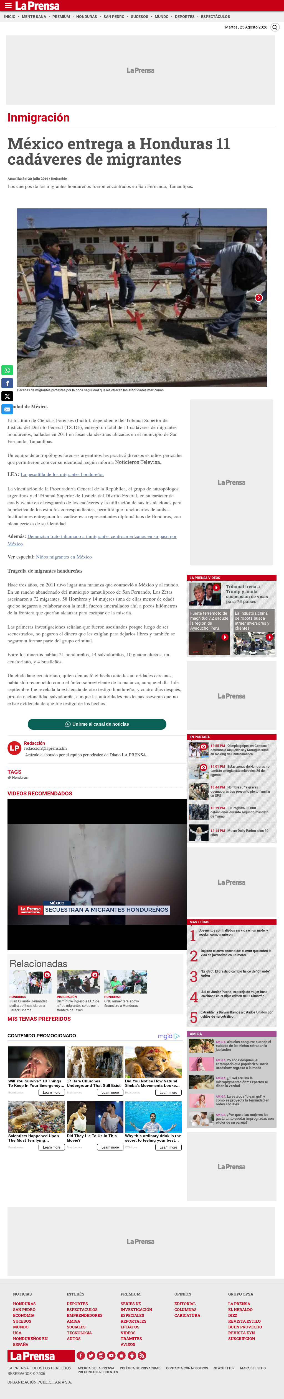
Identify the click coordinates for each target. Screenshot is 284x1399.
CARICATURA (187, 1315)
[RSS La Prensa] (142, 1355)
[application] (97, 874)
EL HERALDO (240, 1309)
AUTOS (74, 1338)
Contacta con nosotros (187, 1368)
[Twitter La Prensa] (91, 1355)
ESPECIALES (132, 1315)
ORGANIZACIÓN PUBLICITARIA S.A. (39, 1382)
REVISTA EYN (241, 1332)
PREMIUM (131, 1294)
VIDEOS (128, 1332)
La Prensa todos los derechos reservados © (39, 1370)
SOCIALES (76, 1327)
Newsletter (224, 1368)
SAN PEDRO (24, 1309)
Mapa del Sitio (253, 1368)
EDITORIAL (185, 1303)
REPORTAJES (133, 1321)
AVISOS (128, 1344)
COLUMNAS (185, 1309)
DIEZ (232, 1315)
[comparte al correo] (7, 409)
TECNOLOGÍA (79, 1332)
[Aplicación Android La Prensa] (132, 1355)
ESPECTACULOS (82, 1309)
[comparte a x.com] (7, 396)
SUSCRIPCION (241, 1338)
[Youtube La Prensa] (111, 1355)
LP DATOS (130, 1327)
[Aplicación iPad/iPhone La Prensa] (121, 1355)
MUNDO (21, 1327)
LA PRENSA (239, 1303)
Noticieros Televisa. (138, 462)
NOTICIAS (22, 1294)
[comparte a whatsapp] (7, 370)
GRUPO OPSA (240, 1294)
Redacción (59, 178)
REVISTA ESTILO (244, 1321)
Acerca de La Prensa (96, 1368)
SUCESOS (22, 1321)
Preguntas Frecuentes (98, 1372)
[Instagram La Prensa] (101, 1355)
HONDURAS (24, 1303)
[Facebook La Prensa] (80, 1355)
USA (17, 1332)
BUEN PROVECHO (245, 1327)
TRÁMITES (131, 1338)
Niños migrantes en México (64, 556)
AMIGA (73, 1321)
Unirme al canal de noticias (100, 724)
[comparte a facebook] (7, 383)
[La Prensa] (32, 1356)
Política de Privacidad (140, 1368)
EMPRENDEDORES (85, 1315)
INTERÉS (75, 1294)
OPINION (182, 1294)
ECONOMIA (23, 1315)
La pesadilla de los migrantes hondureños (62, 474)
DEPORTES (77, 1303)
